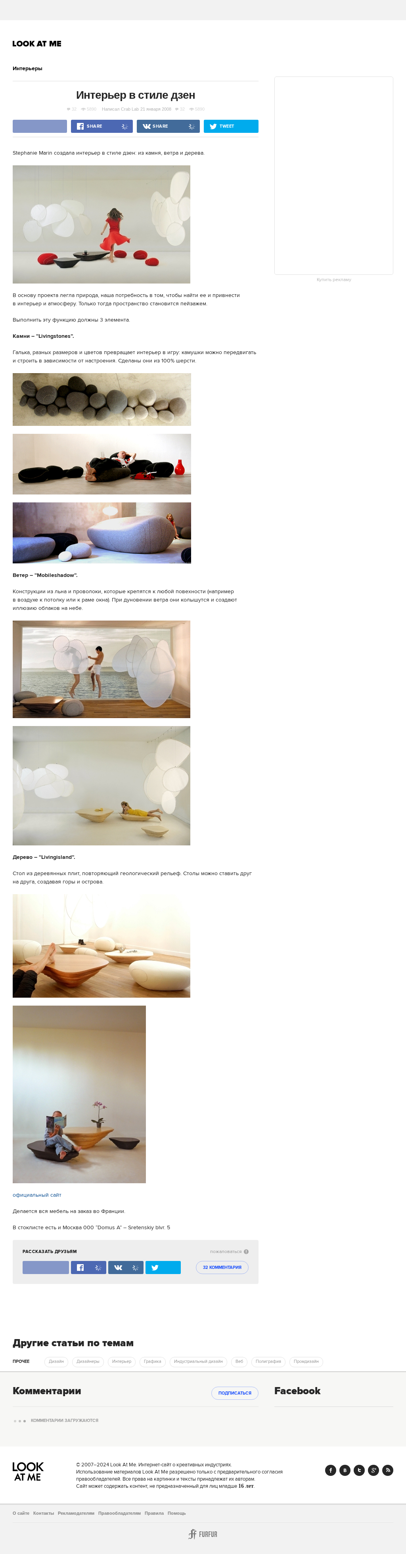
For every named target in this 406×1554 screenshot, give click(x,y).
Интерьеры (27, 68)
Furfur (203, 1534)
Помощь (177, 1513)
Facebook (330, 1470)
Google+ (373, 1470)
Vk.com (344, 1470)
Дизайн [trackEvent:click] (56, 1361)
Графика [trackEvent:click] (152, 1361)
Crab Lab (130, 109)
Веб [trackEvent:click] (239, 1361)
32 (74, 109)
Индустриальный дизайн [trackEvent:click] (198, 1361)
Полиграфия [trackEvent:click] (268, 1361)
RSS (387, 1470)
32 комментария (222, 1267)
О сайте (21, 1513)
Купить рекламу (334, 280)
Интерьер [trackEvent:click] (121, 1361)
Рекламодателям (76, 1513)
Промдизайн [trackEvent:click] (306, 1361)
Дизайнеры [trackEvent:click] (88, 1361)
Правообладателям (119, 1513)
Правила (154, 1513)
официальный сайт (37, 1195)
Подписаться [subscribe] (234, 1393)
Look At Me (37, 43)
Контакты (43, 1513)
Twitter (359, 1470)
